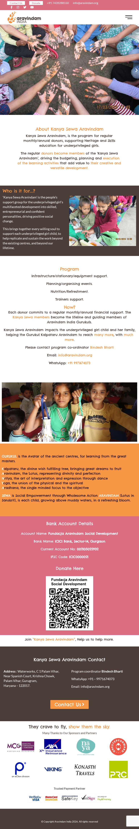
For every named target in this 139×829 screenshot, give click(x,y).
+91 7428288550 (58, 3)
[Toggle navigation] (129, 17)
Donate (36, 3)
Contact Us (16, 3)
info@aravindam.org (85, 3)
